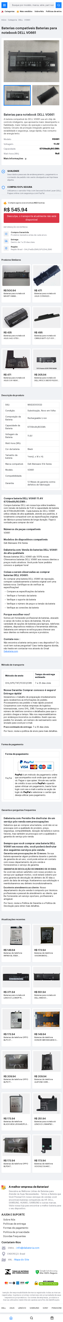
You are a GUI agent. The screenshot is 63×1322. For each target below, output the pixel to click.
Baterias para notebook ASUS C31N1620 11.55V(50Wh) (45, 295)
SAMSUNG (34, 1308)
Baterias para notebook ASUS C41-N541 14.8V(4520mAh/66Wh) (14, 379)
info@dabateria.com (27, 1248)
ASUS (12, 1308)
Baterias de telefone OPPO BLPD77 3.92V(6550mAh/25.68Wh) (16, 1080)
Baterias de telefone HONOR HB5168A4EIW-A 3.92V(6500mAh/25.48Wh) (46, 1038)
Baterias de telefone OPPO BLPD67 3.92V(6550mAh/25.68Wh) (16, 1165)
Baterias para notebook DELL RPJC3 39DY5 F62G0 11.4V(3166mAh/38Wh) (46, 379)
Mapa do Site (21, 1260)
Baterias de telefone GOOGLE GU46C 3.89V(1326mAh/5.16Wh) (45, 1165)
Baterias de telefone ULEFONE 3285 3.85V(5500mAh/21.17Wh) (46, 1080)
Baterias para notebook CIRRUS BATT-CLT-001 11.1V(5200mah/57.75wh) (45, 337)
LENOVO (22, 1308)
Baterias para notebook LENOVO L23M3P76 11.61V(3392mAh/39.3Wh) (15, 996)
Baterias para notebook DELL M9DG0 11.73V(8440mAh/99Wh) (45, 996)
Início (3, 20)
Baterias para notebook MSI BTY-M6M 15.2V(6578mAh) (14, 295)
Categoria (12, 20)
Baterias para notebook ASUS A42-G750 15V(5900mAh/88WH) (14, 337)
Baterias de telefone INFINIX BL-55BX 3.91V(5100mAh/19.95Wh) (15, 954)
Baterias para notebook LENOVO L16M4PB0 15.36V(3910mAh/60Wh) (45, 1123)
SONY (45, 1308)
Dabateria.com (11, 651)
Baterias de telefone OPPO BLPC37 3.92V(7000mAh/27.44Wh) (16, 1038)
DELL (20, 20)
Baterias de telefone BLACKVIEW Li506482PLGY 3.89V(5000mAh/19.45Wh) (16, 1123)
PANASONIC (57, 1308)
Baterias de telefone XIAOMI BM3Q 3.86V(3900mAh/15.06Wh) (46, 954)
